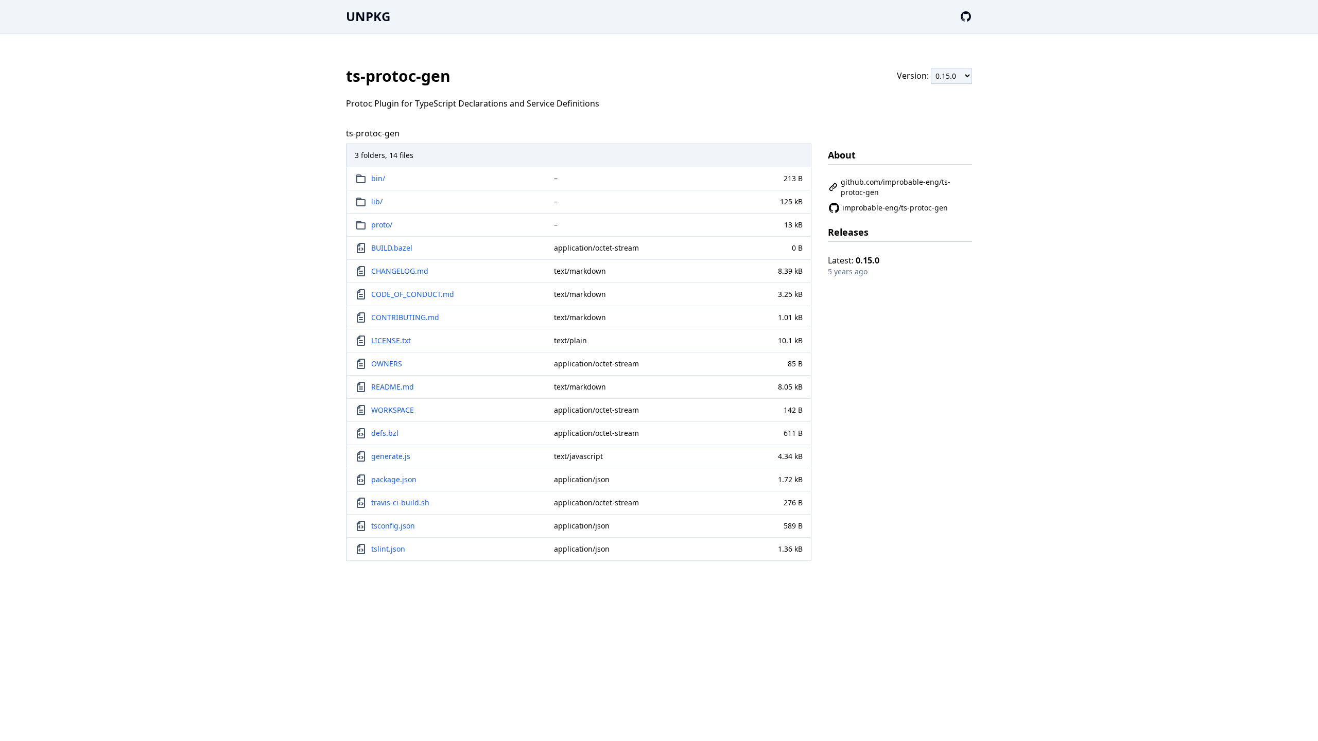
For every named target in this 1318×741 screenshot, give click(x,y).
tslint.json (388, 549)
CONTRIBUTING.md (405, 317)
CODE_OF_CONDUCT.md (412, 294)
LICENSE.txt (391, 340)
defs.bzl (384, 433)
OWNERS (386, 363)
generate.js (390, 456)
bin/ (378, 178)
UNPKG (368, 16)
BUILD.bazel (391, 248)
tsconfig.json (393, 526)
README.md (392, 387)
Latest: (853, 260)
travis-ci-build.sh (400, 502)
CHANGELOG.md (399, 271)
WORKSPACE (392, 410)
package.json (394, 479)
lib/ (377, 201)
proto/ (381, 225)
